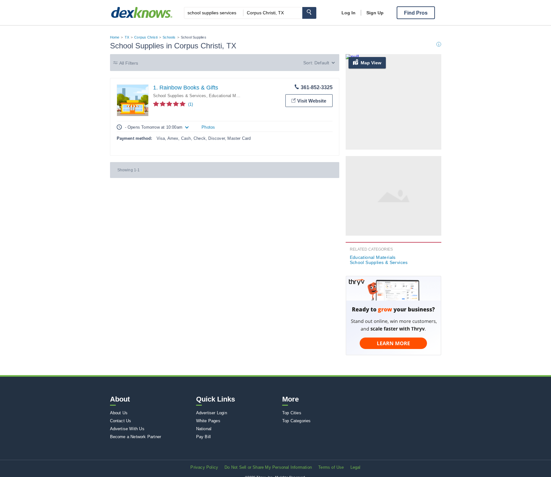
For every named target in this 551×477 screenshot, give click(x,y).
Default (321, 62)
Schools (169, 37)
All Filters (128, 63)
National (204, 428)
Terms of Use (331, 467)
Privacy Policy (204, 467)
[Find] (309, 13)
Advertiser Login (211, 412)
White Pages (208, 420)
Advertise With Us (127, 428)
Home (115, 37)
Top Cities (291, 412)
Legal (355, 467)
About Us (119, 412)
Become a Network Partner (135, 436)
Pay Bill (203, 436)
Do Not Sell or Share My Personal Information (268, 467)
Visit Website (311, 100)
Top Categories (296, 420)
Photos (208, 127)
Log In (349, 12)
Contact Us (120, 420)
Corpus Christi (146, 37)
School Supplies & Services (179, 95)
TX (127, 37)
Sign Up (375, 12)
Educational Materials (229, 95)
